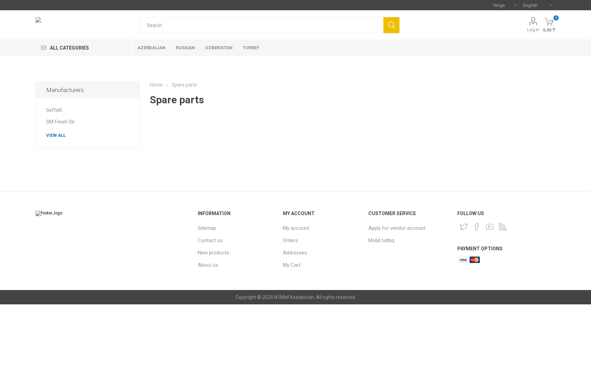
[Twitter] (463, 226)
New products (213, 253)
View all (56, 135)
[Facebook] (476, 226)
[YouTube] (489, 226)
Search (391, 25)
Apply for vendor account (396, 228)
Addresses (295, 253)
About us (208, 265)
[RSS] (502, 226)
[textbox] (261, 25)
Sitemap (207, 228)
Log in (533, 29)
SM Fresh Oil (60, 122)
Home (156, 85)
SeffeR (54, 110)
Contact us (210, 240)
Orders (290, 240)
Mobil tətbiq (381, 240)
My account (296, 228)
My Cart (291, 265)
